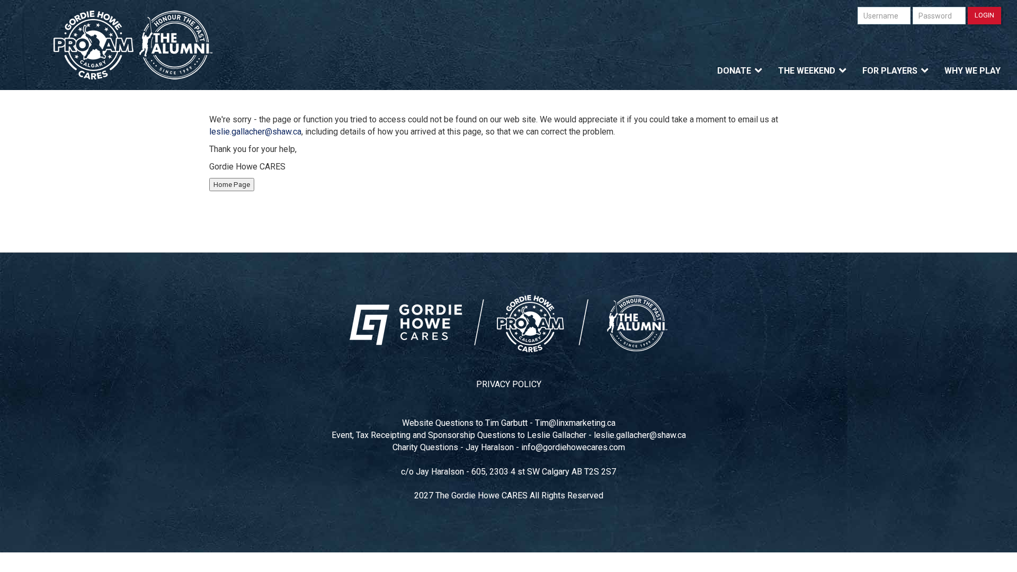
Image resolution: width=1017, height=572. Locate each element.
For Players (889, 71)
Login (984, 15)
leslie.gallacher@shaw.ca (255, 132)
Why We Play (972, 71)
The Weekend (806, 71)
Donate (734, 71)
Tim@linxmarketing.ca (575, 423)
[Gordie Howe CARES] (133, 45)
